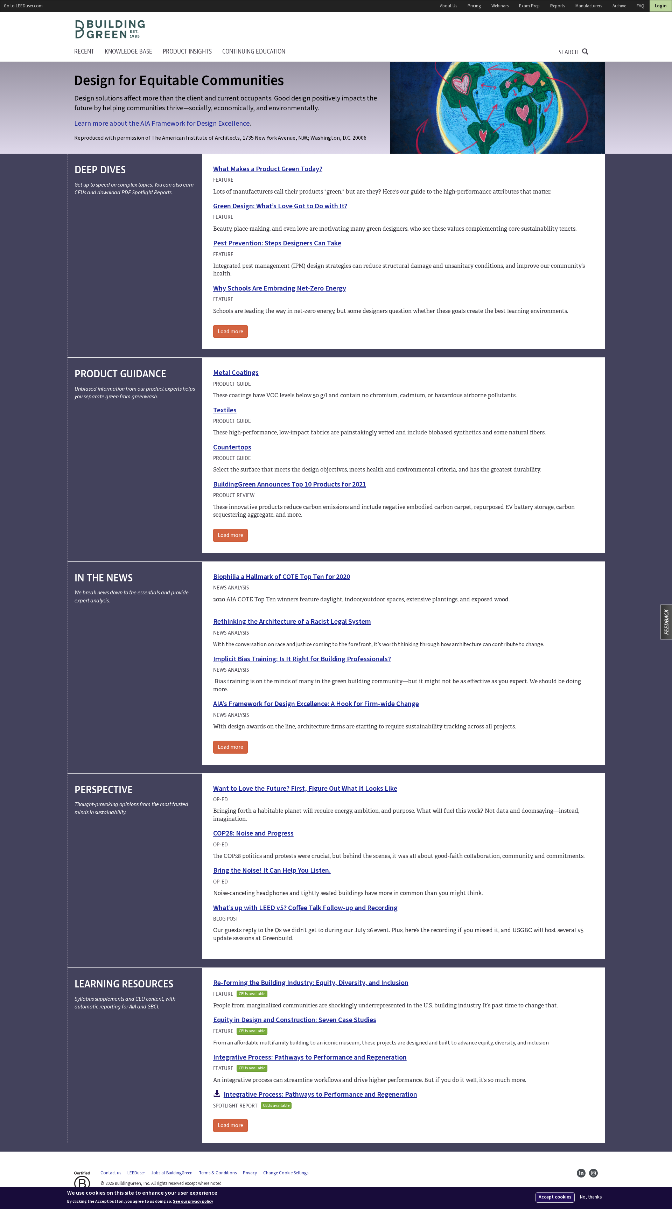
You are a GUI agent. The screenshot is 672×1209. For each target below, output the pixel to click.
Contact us (110, 1173)
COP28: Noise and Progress (253, 833)
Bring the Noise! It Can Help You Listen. (272, 870)
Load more (230, 331)
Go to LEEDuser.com (23, 6)
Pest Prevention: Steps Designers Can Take (277, 243)
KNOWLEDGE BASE (128, 52)
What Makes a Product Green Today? (267, 169)
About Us (448, 6)
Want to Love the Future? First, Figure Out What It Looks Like (305, 789)
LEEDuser (136, 1173)
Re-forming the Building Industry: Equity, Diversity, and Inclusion (310, 983)
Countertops (232, 447)
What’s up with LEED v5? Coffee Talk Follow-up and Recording (305, 908)
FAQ (640, 6)
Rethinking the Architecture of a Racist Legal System (292, 622)
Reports (557, 6)
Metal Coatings (236, 373)
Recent (84, 52)
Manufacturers (588, 6)
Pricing (474, 6)
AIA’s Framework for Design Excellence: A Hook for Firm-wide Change (316, 704)
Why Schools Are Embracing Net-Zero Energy (279, 288)
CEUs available (252, 994)
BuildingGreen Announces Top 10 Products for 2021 (289, 484)
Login (660, 6)
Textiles (225, 410)
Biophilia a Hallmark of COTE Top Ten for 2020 (281, 577)
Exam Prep (529, 6)
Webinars (500, 6)
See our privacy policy (193, 1201)
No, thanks (591, 1197)
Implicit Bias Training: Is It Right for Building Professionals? (302, 659)
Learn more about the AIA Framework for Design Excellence (162, 123)
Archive (619, 6)
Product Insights (187, 52)
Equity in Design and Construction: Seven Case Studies (294, 1020)
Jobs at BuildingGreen (171, 1173)
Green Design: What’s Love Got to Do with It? (280, 206)
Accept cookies (555, 1197)
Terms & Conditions (218, 1173)
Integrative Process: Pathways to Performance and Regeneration (310, 1057)
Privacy (250, 1173)
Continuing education (253, 52)
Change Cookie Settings (285, 1173)
